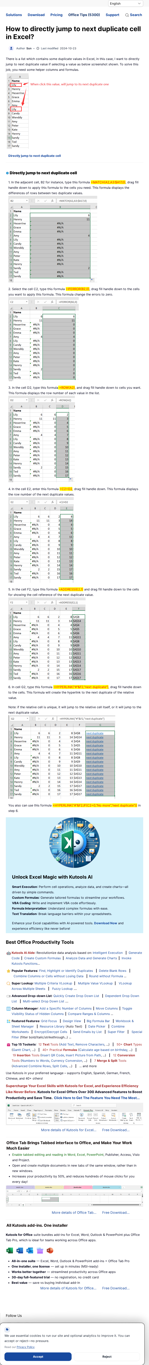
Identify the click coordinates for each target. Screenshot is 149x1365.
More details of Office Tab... (74, 1212)
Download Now (105, 923)
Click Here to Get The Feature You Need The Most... (97, 1098)
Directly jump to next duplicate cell (34, 156)
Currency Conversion (66, 1061)
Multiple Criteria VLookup (53, 983)
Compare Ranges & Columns (89, 1014)
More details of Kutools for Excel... (68, 1130)
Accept (38, 1356)
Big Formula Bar (98, 1021)
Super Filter (116, 1032)
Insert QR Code (53, 1055)
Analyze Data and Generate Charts (91, 958)
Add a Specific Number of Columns (66, 1008)
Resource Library (52, 1026)
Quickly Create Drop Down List (76, 996)
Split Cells (59, 1066)
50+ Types (129, 1044)
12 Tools (48, 1044)
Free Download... (116, 1130)
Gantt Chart (21, 1050)
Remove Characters (89, 1044)
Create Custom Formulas (42, 958)
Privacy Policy (26, 1347)
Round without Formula (106, 976)
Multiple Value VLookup (95, 983)
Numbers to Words (35, 1061)
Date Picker (96, 1026)
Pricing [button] (56, 15)
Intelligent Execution (108, 953)
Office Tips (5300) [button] (84, 15)
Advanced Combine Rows (32, 1066)
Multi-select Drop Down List (43, 1001)
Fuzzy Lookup (62, 989)
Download (36, 15)
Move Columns (107, 1008)
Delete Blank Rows (112, 971)
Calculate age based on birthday (103, 1050)
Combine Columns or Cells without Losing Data (48, 976)
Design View (72, 1021)
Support (112, 15)
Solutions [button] (14, 15)
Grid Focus (49, 1021)
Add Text (67, 1044)
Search (136, 15)
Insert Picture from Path (83, 1055)
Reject (107, 1356)
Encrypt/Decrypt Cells (51, 1032)
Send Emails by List (87, 1032)
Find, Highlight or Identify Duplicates (66, 971)
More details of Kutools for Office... (68, 1288)
